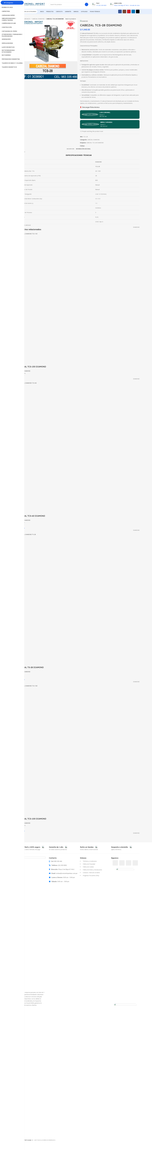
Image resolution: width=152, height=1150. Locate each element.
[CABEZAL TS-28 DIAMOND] (78, 599)
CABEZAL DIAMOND (38, 19)
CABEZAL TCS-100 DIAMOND (32, 819)
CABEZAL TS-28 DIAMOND (31, 667)
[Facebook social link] (120, 11)
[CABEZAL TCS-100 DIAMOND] (78, 751)
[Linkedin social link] (133, 11)
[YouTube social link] (129, 11)
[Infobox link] (31, 847)
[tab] (70, 149)
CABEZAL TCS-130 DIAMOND (32, 366)
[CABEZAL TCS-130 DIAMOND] (78, 299)
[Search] (86, 4)
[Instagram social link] (124, 11)
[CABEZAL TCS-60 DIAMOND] (78, 448)
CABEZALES (26, 19)
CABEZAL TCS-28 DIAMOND (95, 143)
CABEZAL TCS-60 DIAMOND (31, 516)
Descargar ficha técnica (89, 107)
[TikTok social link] (137, 11)
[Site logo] (31, 4)
